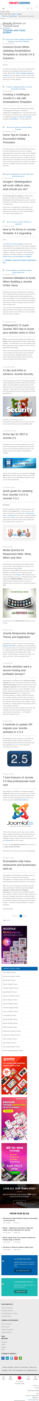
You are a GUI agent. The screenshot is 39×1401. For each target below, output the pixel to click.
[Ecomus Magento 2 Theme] (14, 945)
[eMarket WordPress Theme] (14, 1075)
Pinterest (16, 1358)
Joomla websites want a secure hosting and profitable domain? (17, 670)
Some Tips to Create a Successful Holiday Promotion (16, 138)
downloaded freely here (21, 800)
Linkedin (7, 1358)
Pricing (10, 1379)
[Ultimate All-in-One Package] (14, 1162)
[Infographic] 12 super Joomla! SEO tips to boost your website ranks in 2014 (19, 329)
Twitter (12, 1358)
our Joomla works (8, 840)
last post (18, 574)
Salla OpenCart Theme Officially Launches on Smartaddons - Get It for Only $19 (20, 1219)
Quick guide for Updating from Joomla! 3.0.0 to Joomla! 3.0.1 (17, 494)
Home (3, 1379)
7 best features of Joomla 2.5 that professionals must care (19, 781)
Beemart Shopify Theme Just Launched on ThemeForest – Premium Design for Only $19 (19, 1238)
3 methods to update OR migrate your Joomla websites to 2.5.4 (17, 728)
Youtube (20, 1358)
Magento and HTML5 (9, 645)
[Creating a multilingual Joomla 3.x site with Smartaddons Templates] (18, 88)
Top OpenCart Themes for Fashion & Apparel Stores (18, 1247)
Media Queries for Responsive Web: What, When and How (17, 554)
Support (35, 1379)
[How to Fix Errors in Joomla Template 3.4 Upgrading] (18, 223)
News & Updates (7, 1222)
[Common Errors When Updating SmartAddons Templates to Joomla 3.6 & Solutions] (18, 40)
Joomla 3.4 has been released (14, 244)
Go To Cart (16, 1377)
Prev (14, 916)
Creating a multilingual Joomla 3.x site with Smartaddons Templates (17, 98)
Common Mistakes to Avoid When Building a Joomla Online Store (19, 281)
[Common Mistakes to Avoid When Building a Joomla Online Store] (18, 271)
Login (27, 8)
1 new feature (10, 515)
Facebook (3, 1358)
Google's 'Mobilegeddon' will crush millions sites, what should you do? (17, 185)
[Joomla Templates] (19, 3)
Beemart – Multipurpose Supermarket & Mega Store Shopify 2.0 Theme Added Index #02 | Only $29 (18, 1229)
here (13, 517)
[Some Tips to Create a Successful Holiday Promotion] (18, 128)
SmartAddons (14, 119)
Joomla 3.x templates (25, 117)
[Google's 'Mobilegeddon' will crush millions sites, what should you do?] (18, 175)
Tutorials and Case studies (14, 31)
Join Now (19, 1202)
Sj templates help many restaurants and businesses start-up (19, 865)
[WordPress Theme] (14, 1118)
